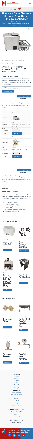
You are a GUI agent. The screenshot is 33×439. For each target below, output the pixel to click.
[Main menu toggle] (29, 3)
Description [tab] (5, 188)
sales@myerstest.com (16, 417)
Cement (16, 378)
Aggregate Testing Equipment (12, 60)
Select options (24, 251)
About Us (16, 400)
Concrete (16, 376)
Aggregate (16, 380)
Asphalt (16, 382)
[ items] (25, 96)
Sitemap (28, 432)
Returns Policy (16, 404)
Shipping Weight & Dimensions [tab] (10, 191)
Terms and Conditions (16, 405)
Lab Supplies (16, 388)
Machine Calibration (16, 394)
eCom (9, 432)
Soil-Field (16, 384)
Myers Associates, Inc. (24, 430)
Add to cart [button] (7, 250)
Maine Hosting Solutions (19, 432)
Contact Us (16, 398)
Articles (16, 402)
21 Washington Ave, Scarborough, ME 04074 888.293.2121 (16, 413)
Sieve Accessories (6, 74)
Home (3, 60)
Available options (7, 91)
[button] (11, 9)
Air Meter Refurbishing (16, 392)
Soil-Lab (16, 386)
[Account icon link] (15, 9)
